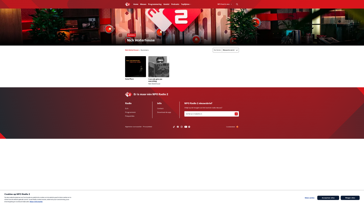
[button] (237, 4)
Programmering (155, 4)
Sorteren (217, 50)
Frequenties (129, 116)
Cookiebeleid (230, 127)
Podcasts (175, 4)
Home (135, 4)
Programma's (130, 112)
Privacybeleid (147, 126)
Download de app (164, 112)
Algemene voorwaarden (133, 126)
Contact (160, 108)
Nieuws (143, 4)
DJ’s (126, 108)
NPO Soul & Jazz (224, 4)
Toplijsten (185, 4)
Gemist (166, 4)
